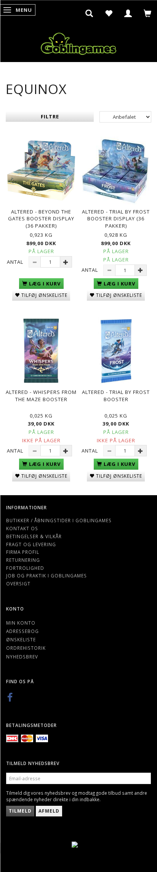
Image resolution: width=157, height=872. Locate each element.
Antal (16, 261)
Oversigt (18, 583)
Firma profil (22, 552)
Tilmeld (20, 811)
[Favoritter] (108, 13)
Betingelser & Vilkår (34, 536)
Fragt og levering (31, 544)
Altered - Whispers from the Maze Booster (41, 396)
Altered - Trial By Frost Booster (116, 396)
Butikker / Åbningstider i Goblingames (59, 520)
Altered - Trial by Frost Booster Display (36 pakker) (116, 218)
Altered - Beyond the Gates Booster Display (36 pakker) (41, 218)
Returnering (23, 560)
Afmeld (48, 811)
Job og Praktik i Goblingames (46, 575)
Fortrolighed (25, 568)
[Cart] (147, 13)
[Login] (128, 13)
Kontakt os (22, 528)
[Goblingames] (78, 42)
